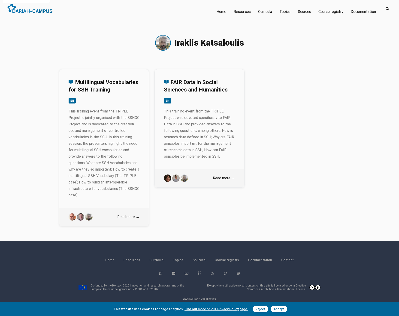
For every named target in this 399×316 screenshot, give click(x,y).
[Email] (225, 273)
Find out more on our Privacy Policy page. (216, 309)
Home (221, 11)
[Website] (238, 273)
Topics (284, 11)
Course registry (330, 11)
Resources (242, 11)
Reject (260, 309)
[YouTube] (186, 273)
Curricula (265, 11)
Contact (287, 260)
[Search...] (387, 9)
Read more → (128, 217)
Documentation (363, 11)
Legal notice (208, 298)
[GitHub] (199, 273)
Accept (279, 309)
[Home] (29, 8)
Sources (304, 11)
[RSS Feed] (212, 273)
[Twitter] (160, 273)
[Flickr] (173, 273)
